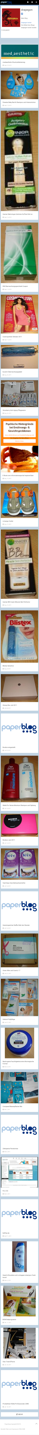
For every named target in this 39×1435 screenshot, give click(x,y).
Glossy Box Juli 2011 (10, 705)
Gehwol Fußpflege (9, 1019)
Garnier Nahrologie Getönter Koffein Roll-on (17, 214)
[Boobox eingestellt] (19, 729)
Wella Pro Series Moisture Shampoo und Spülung (19, 805)
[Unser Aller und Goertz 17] (19, 950)
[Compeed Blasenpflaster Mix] (19, 1088)
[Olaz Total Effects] (19, 1343)
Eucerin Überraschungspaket (12, 372)
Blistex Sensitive (8, 666)
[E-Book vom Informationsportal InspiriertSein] (19, 446)
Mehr (20, 1414)
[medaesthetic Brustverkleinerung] (19, 52)
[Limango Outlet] (19, 501)
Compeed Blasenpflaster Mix (12, 1106)
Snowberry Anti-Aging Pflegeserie (14, 410)
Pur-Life (5, 1191)
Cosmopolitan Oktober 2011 (12, 337)
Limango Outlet (8, 521)
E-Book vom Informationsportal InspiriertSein (18, 475)
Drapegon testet (26, 22)
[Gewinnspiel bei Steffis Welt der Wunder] (19, 907)
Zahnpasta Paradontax (10, 1148)
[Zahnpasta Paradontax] (19, 1130)
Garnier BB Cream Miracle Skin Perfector (16, 602)
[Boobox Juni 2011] (19, 826)
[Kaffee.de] (19, 1215)
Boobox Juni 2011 (9, 840)
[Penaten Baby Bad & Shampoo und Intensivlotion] (19, 85)
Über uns (8, 1429)
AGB (23, 1429)
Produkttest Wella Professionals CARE (16, 1404)
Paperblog (8, 1424)
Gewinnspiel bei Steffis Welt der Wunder (16, 925)
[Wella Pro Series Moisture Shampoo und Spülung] (19, 779)
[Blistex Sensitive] (19, 636)
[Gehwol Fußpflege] (19, 998)
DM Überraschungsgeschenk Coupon (15, 286)
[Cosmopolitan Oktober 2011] (19, 314)
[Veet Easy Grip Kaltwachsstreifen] (19, 864)
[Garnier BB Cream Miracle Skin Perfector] (19, 565)
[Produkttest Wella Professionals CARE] (19, 1385)
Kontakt (3, 1429)
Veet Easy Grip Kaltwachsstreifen (14, 883)
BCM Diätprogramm (9, 1319)
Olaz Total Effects (9, 1362)
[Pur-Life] (19, 1172)
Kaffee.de (6, 1233)
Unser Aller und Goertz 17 (11, 970)
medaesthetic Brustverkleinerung (14, 62)
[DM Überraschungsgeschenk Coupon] (19, 253)
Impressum (15, 1429)
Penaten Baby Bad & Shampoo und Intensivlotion (19, 102)
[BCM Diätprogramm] (19, 1301)
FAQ (20, 1429)
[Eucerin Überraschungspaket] (19, 357)
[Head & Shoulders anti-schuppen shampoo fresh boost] (19, 1257)
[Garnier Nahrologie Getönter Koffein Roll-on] (19, 161)
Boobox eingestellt (9, 747)
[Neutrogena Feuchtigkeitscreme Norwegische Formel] (19, 1043)
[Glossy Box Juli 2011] (19, 688)
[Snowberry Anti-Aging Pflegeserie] (19, 394)
